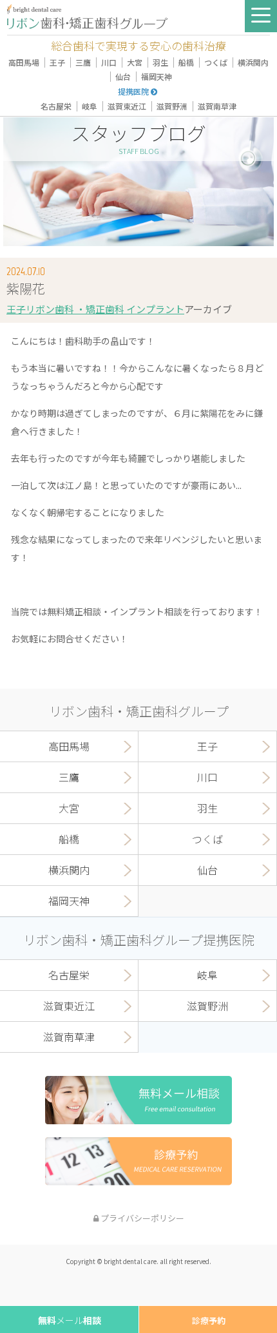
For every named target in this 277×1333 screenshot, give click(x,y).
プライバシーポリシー (141, 1218)
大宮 (134, 62)
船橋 (186, 62)
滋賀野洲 (172, 106)
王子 (57, 62)
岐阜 (89, 106)
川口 (109, 62)
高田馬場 (23, 62)
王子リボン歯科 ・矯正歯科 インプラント (95, 309)
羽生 (160, 62)
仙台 (123, 76)
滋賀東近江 (127, 106)
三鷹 (83, 62)
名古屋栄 (56, 106)
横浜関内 (253, 62)
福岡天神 (156, 76)
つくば (215, 62)
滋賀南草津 (217, 106)
